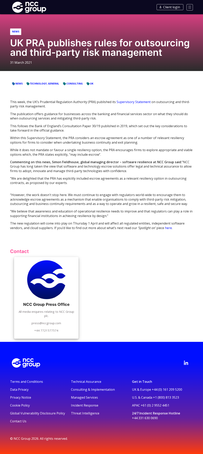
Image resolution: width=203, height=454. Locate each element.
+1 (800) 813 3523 (166, 397)
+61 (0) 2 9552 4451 (155, 405)
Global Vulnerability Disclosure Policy (37, 413)
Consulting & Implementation (93, 389)
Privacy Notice (20, 397)
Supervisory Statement (134, 102)
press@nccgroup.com (46, 323)
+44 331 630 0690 (145, 418)
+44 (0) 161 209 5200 (167, 389)
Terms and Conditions (26, 381)
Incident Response (84, 405)
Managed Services (84, 397)
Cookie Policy (20, 405)
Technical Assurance (86, 381)
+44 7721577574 (46, 330)
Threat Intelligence (85, 413)
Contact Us (18, 421)
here (168, 228)
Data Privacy (19, 389)
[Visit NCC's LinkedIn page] (186, 363)
